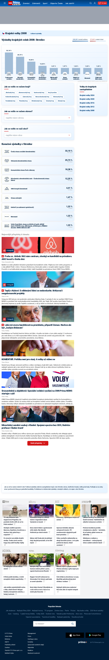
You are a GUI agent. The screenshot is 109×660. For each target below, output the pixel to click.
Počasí (73, 611)
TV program (48, 611)
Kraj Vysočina (52, 92)
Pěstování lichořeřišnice (92, 614)
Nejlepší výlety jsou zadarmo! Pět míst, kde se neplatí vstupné (67, 588)
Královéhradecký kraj (12, 97)
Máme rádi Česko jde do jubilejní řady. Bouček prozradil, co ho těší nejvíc (41, 540)
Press (29, 636)
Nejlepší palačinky (63, 617)
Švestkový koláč (77, 617)
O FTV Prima (8, 633)
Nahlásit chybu (9, 653)
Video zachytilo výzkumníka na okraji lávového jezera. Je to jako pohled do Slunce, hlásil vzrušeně (68, 541)
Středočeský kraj (37, 101)
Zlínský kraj (61, 101)
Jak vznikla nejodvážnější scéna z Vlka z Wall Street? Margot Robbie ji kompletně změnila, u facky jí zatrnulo (14, 590)
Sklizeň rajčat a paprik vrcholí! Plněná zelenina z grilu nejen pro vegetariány (68, 569)
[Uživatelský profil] (95, 3)
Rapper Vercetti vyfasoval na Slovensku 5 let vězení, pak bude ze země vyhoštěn (41, 579)
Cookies (7, 647)
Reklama (7, 639)
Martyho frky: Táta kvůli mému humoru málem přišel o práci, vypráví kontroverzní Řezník (40, 569)
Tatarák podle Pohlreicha (65, 614)
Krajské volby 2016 (87, 103)
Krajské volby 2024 (87, 95)
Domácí (26, 3)
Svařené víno (50, 614)
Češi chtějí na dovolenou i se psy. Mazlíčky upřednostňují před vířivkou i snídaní (68, 579)
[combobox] (37, 118)
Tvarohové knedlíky (48, 617)
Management (32, 633)
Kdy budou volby (83, 611)
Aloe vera (79, 614)
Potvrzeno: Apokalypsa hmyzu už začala (68, 518)
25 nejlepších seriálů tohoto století (13, 568)
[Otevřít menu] (5, 3)
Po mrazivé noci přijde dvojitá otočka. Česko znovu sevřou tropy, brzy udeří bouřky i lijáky (14, 540)
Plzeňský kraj (23, 101)
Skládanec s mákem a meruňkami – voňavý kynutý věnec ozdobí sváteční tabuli (93, 540)
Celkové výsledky (36, 33)
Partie (67, 611)
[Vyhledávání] (90, 3)
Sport (45, 3)
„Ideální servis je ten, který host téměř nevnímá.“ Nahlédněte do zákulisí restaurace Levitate (93, 519)
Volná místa (8, 636)
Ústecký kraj (50, 101)
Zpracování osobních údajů (36, 644)
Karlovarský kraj (39, 92)
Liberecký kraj (27, 97)
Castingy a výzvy (32, 639)
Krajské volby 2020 (87, 99)
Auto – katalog (13, 614)
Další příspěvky (37, 443)
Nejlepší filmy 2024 (23, 611)
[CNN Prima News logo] (14, 3)
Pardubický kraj (10, 101)
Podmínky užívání (10, 644)
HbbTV (7, 642)
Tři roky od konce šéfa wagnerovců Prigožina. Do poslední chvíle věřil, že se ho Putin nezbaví (13, 520)
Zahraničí (36, 3)
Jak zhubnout (10, 611)
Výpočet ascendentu (33, 617)
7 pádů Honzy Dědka (27, 614)
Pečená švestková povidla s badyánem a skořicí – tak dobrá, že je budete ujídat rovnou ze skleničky (94, 531)
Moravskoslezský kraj (42, 97)
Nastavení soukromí (34, 653)
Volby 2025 (40, 614)
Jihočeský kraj (10, 92)
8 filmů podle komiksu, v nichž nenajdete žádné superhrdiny (14, 578)
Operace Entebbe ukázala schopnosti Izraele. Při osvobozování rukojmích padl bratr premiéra (66, 531)
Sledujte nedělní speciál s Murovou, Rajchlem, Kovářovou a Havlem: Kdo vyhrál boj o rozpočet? (15, 531)
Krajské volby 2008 (87, 110)
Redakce (30, 650)
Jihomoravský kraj (24, 92)
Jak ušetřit (69, 3)
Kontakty (30, 642)
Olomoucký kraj (58, 97)
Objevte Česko (56, 3)
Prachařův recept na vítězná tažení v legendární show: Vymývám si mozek (39, 519)
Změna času (58, 611)
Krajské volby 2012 (87, 107)
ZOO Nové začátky (96, 611)
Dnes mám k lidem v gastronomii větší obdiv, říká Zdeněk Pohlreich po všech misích (41, 530)
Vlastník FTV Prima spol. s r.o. (14, 650)
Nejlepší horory (37, 611)
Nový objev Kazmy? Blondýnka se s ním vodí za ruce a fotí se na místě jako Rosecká (41, 589)
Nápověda (31, 647)
